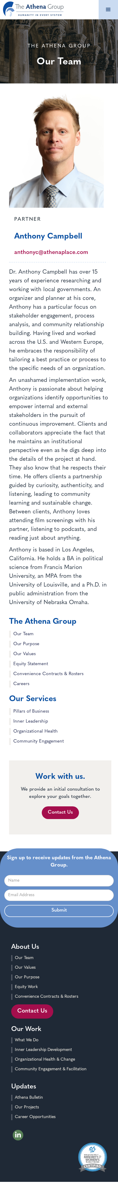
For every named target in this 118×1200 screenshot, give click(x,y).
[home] (32, 8)
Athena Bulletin (29, 1097)
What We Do (26, 1040)
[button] (108, 9)
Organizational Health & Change (45, 1059)
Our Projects (27, 1107)
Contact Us (60, 812)
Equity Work (26, 987)
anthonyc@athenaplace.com (51, 252)
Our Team (24, 958)
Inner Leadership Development (43, 1050)
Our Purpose (27, 977)
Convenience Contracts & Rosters (46, 996)
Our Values (25, 967)
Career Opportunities (35, 1117)
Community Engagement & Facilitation (51, 1069)
